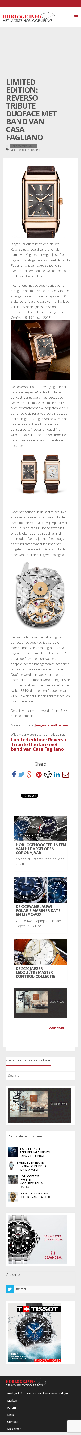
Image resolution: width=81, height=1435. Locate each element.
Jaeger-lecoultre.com (51, 725)
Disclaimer (14, 1428)
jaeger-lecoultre (20, 150)
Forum (11, 1407)
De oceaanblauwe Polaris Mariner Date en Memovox (38, 910)
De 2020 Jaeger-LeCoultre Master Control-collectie (35, 972)
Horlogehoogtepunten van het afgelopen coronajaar (41, 848)
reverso (35, 150)
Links (10, 1415)
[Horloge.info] (36, 17)
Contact (12, 1422)
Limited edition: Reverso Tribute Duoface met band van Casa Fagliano (38, 744)
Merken (12, 1400)
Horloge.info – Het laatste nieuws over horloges (38, 1393)
